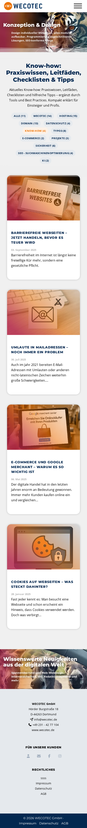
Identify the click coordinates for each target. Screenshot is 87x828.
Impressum (43, 783)
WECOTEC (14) (42, 116)
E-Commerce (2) (33, 138)
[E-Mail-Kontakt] (38, 756)
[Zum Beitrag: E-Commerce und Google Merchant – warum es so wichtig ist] (43, 459)
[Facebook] (49, 756)
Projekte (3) (60, 138)
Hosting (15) (68, 116)
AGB (43, 794)
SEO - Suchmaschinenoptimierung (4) (45, 153)
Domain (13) (29, 123)
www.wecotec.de (43, 730)
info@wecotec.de (45, 719)
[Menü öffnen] (78, 6)
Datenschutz (43, 788)
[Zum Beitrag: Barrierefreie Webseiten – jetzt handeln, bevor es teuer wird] (43, 227)
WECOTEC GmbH (48, 818)
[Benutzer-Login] (28, 756)
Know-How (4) (35, 131)
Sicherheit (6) (45, 145)
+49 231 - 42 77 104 (46, 725)
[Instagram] (59, 756)
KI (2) (45, 160)
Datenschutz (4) (58, 123)
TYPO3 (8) (59, 131)
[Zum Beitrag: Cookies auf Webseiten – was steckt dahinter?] (43, 576)
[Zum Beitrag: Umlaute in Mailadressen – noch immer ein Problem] (43, 342)
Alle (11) (19, 116)
